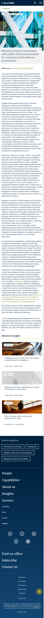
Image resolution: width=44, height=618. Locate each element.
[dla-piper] (8, 3)
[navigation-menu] (40, 2)
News (4, 512)
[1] (30, 78)
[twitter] (22, 534)
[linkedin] (10, 534)
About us (8, 487)
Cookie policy (22, 585)
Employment (32, 447)
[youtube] (28, 541)
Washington (17, 281)
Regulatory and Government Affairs (16, 459)
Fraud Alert (22, 593)
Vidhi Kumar (28, 68)
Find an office (12, 554)
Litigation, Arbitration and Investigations (18, 453)
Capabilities (11, 480)
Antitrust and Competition (12, 447)
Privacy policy (22, 581)
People (7, 473)
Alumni (5, 523)
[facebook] (16, 541)
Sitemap (20, 598)
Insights (6, 9)
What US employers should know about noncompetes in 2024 (21, 297)
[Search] (35, 2)
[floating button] (39, 591)
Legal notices (22, 577)
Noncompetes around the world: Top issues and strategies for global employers (20, 300)
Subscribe (9, 560)
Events (4, 518)
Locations (5, 506)
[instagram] (34, 534)
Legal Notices (37, 606)
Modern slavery (22, 589)
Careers (7, 500)
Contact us (9, 567)
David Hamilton (17, 68)
